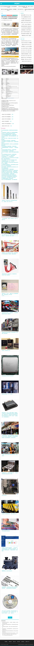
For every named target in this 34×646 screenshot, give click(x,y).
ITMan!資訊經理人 (9, 15)
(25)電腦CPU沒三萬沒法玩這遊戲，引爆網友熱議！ (9, 171)
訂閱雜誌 (6, 641)
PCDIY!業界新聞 (15, 15)
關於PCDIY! (27, 641)
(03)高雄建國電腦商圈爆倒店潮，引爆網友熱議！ (9, 134)
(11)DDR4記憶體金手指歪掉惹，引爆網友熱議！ (9, 149)
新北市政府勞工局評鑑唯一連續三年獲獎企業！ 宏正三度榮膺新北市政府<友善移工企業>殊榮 (27, 33)
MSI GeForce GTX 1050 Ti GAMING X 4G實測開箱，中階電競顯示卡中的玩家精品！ (27, 55)
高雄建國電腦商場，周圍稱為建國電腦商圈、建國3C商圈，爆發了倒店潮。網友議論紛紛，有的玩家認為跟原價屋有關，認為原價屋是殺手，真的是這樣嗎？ (10, 436)
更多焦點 (10, 617)
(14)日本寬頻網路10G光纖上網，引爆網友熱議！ (9, 154)
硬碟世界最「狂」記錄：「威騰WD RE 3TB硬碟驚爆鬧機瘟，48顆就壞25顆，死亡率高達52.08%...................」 (10, 294)
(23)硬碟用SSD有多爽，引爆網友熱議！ (7, 169)
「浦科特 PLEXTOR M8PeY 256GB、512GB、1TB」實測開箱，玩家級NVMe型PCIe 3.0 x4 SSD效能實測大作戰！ (27, 61)
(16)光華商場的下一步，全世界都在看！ (7, 156)
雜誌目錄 (10, 641)
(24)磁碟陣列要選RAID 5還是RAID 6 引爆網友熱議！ (9, 170)
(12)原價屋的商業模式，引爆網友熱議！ (7, 150)
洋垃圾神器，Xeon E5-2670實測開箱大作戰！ (27, 46)
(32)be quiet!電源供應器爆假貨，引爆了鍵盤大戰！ (9, 179)
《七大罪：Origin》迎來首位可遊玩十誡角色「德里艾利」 (27, 24)
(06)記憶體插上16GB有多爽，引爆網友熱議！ (8, 140)
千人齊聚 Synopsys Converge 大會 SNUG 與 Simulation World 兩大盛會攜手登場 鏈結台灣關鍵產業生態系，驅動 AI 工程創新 (27, 18)
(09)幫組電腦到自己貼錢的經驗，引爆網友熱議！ (9, 146)
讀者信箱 (23, 641)
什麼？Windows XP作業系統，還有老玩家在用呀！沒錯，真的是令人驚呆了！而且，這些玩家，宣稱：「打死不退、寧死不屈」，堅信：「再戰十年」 (10, 612)
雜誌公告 (14, 641)
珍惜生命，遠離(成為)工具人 (6, 350)
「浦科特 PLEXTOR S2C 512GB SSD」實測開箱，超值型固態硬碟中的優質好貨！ (27, 44)
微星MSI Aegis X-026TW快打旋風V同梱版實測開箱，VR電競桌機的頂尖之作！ (27, 57)
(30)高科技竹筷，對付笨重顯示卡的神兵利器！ (8, 177)
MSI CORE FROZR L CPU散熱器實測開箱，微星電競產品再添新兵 (27, 48)
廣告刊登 (18, 641)
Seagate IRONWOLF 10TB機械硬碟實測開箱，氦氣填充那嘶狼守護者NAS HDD (27, 42)
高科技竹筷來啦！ (4, 495)
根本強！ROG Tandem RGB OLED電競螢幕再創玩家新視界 (27, 22)
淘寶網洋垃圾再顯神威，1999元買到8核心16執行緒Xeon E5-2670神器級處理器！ (27, 53)
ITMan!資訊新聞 (4, 15)
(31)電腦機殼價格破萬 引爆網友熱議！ (7, 178)
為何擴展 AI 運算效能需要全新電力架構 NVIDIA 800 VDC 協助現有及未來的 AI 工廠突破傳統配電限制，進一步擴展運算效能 (27, 20)
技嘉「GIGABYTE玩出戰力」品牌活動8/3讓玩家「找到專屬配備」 (27, 31)
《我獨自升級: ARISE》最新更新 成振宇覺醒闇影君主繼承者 (27, 35)
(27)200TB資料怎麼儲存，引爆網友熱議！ (8, 173)
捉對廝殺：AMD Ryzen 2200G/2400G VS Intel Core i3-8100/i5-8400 (27, 59)
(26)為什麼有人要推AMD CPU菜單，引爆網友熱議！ (9, 172)
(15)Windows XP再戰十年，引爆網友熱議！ (8, 155)
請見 (12, 114)
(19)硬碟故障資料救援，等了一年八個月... (8, 161)
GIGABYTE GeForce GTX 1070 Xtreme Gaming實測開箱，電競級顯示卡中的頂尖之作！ (27, 40)
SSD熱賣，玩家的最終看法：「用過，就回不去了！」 (10, 513)
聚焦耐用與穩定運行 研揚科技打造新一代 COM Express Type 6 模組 (27, 26)
